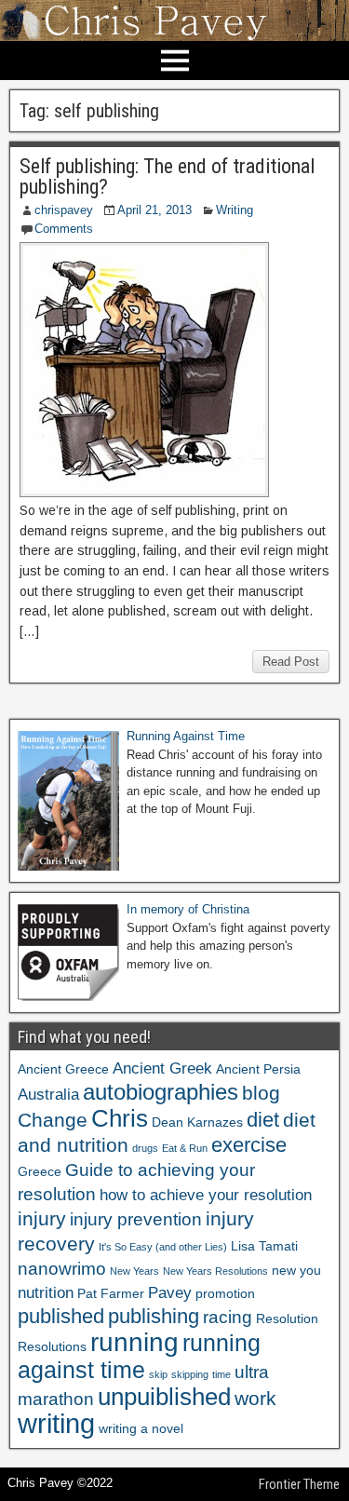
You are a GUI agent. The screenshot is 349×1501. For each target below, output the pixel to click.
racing (227, 1317)
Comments (63, 229)
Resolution (287, 1318)
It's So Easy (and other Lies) (163, 1246)
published (61, 1316)
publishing (153, 1316)
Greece (39, 1171)
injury (42, 1218)
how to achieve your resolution (206, 1195)
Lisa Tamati (264, 1245)
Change (52, 1119)
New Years (134, 1271)
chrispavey (63, 210)
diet (263, 1119)
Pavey (170, 1293)
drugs (145, 1148)
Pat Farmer (110, 1293)
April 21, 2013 (154, 210)
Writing (234, 210)
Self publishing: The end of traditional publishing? (167, 176)
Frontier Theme (299, 1484)
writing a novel (141, 1428)
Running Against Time (186, 736)
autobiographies (160, 1091)
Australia (48, 1094)
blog (261, 1092)
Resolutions (52, 1346)
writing (56, 1423)
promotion (225, 1293)
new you (296, 1270)
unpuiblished (164, 1397)
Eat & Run (185, 1148)
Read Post (290, 662)
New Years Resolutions (215, 1271)
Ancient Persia (258, 1069)
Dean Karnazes (197, 1122)
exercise (249, 1144)
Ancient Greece (63, 1069)
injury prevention (136, 1219)
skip (158, 1374)
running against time (139, 1356)
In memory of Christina (188, 909)
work (255, 1398)
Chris (119, 1118)
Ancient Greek (162, 1068)
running (134, 1342)
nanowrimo (62, 1268)
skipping (189, 1374)
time (221, 1374)
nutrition (46, 1293)
